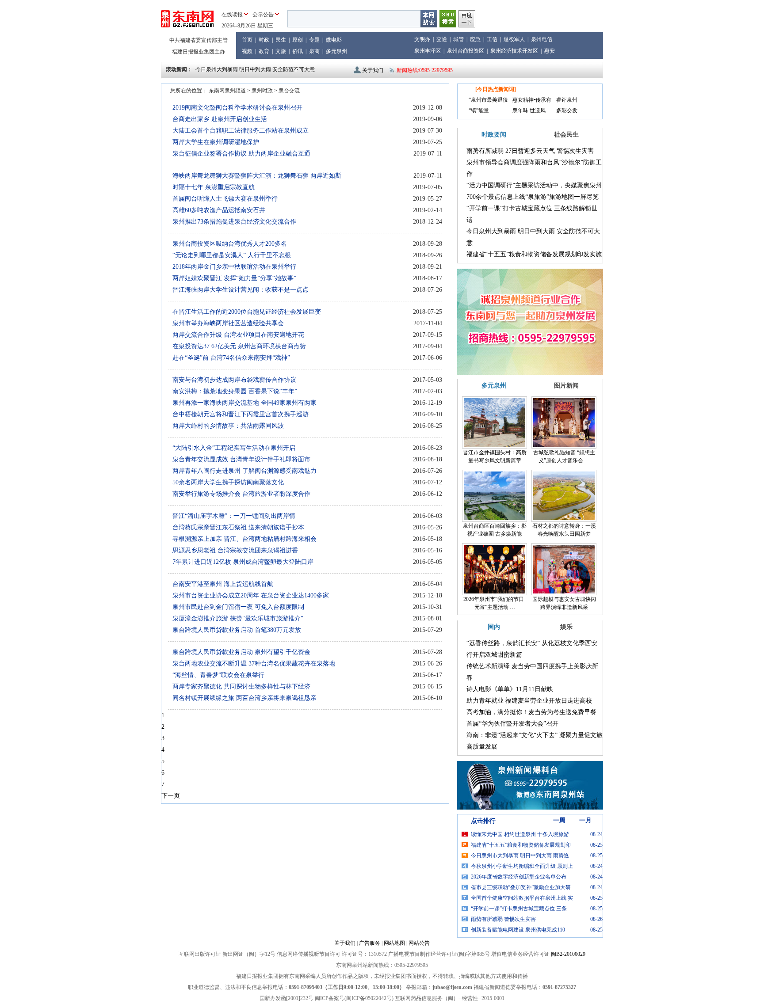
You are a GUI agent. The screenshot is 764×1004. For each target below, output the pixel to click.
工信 (492, 39)
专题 (314, 40)
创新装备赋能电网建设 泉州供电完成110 (518, 930)
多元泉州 (336, 51)
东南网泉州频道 (227, 90)
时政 (264, 40)
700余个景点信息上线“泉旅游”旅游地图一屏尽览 (532, 197)
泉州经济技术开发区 (514, 51)
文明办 (422, 39)
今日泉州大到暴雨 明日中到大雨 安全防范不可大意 (255, 69)
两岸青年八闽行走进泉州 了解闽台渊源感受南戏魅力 (244, 471)
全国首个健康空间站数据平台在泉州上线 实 (522, 898)
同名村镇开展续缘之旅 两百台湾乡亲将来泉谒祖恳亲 (244, 698)
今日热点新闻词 (495, 89)
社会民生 (566, 134)
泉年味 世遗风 (529, 110)
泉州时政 (262, 90)
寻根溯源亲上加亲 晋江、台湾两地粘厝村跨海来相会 (244, 539)
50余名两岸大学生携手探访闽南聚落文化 (228, 482)
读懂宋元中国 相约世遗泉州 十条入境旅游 (520, 834)
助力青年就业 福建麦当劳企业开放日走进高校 (529, 700)
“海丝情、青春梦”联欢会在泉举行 (218, 675)
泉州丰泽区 (427, 51)
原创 (297, 40)
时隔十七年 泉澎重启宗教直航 (213, 187)
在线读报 (232, 14)
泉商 (314, 51)
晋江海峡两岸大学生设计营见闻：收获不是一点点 (240, 289)
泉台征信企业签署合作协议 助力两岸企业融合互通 (241, 153)
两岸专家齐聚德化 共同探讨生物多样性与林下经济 (241, 686)
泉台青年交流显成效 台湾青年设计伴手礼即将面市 (241, 459)
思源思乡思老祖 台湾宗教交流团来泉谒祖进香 (235, 550)
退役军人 (514, 39)
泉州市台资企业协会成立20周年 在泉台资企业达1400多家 (250, 595)
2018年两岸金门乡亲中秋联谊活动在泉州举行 (234, 266)
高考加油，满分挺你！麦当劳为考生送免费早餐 (531, 712)
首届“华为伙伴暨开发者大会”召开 (512, 723)
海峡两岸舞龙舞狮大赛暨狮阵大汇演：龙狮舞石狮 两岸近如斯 (256, 175)
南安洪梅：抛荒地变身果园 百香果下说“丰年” (234, 391)
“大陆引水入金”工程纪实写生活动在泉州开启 (233, 448)
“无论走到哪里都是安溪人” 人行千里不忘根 (231, 255)
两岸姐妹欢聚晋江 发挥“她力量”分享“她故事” (234, 278)
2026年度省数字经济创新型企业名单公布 (518, 877)
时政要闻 (493, 134)
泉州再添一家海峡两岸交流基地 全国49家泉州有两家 (244, 402)
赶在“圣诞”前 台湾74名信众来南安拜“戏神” (231, 357)
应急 (475, 39)
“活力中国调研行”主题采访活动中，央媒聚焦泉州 (534, 185)
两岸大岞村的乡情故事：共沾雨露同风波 (228, 425)
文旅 (280, 51)
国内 (494, 627)
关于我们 (372, 70)
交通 (441, 39)
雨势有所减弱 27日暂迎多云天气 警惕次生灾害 (530, 151)
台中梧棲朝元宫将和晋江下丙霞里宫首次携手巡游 (240, 414)
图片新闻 (566, 385)
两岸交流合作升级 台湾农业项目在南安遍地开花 (238, 334)
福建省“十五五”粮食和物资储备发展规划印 (521, 845)
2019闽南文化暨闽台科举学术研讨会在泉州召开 (237, 107)
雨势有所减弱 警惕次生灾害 (503, 919)
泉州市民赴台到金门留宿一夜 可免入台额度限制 (238, 607)
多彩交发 (566, 110)
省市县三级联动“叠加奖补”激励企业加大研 (521, 887)
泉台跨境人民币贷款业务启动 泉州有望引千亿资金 (241, 652)
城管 (458, 39)
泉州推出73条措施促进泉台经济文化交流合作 (234, 221)
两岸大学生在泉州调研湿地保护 (215, 142)
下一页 (170, 795)
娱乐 (566, 627)
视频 (247, 51)
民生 (280, 40)
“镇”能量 (479, 110)
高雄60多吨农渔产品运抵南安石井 (218, 210)
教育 (264, 51)
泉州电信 (541, 39)
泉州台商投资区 (465, 51)
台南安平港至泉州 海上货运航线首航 (222, 584)
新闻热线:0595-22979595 (425, 70)
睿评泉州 (566, 100)
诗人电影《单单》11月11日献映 (509, 689)
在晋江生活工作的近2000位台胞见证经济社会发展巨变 (246, 311)
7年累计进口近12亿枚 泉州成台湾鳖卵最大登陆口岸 (242, 562)
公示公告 (263, 14)
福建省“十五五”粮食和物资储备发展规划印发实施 (534, 254)
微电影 (334, 40)
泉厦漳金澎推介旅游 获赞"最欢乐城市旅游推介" (237, 618)
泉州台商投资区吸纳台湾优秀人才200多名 (229, 243)
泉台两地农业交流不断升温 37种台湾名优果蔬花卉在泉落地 (253, 663)
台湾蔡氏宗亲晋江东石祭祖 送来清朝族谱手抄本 (238, 527)
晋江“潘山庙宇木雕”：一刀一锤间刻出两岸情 (233, 516)
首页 (247, 40)
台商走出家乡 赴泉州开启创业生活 (219, 119)
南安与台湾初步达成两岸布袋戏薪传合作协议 (234, 379)
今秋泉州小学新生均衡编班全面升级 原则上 (522, 866)
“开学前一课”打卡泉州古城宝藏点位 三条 (519, 908)
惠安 (549, 51)
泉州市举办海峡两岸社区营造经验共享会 (228, 323)
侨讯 (297, 51)
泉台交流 (289, 90)
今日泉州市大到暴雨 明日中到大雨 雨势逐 (520, 855)
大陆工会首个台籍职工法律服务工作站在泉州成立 (240, 130)
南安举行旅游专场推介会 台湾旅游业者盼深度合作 (241, 494)
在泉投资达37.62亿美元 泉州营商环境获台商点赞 (239, 346)
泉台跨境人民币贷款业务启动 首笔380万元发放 (236, 630)
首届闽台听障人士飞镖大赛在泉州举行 (225, 198)
